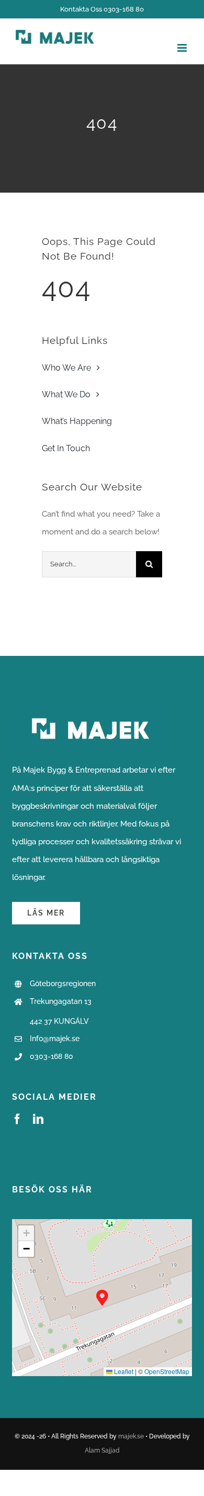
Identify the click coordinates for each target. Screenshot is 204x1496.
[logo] (90, 707)
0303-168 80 (51, 1056)
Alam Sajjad (102, 1450)
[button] (102, 1298)
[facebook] (17, 1119)
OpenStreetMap (166, 1371)
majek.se (131, 1436)
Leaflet (122, 1371)
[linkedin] (38, 1119)
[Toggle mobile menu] (182, 47)
